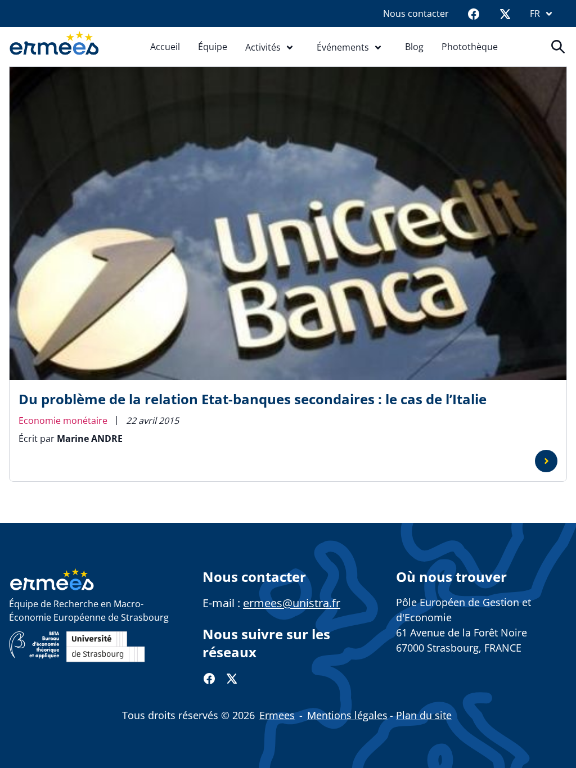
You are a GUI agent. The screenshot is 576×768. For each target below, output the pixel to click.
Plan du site (424, 715)
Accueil (165, 46)
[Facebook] (473, 13)
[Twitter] (505, 13)
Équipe (212, 46)
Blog (414, 46)
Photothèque (470, 46)
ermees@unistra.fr (291, 603)
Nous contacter (416, 13)
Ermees (277, 715)
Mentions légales (347, 715)
